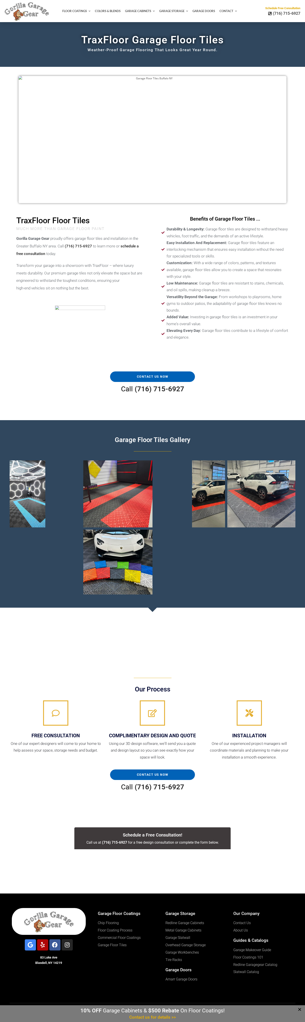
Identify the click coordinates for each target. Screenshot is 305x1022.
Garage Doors (203, 11)
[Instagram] (67, 944)
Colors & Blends (108, 11)
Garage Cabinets (138, 11)
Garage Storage (171, 11)
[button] (27, 493)
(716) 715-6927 (159, 389)
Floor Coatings (74, 11)
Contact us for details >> (152, 1017)
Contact (226, 11)
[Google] (30, 944)
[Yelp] (42, 944)
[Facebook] (55, 944)
